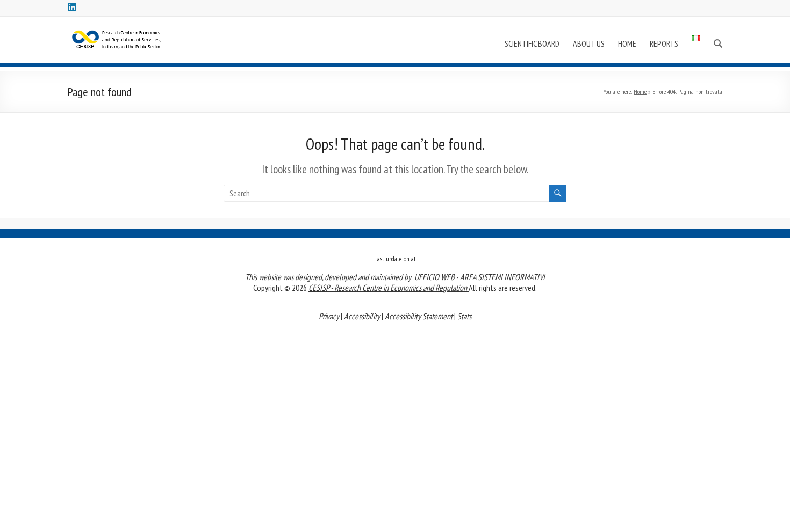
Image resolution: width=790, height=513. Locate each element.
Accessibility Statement (419, 316)
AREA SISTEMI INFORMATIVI (502, 277)
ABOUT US (589, 43)
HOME (627, 43)
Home (640, 91)
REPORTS (664, 43)
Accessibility (363, 316)
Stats (464, 316)
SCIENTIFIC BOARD (532, 43)
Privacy (330, 316)
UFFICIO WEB (434, 277)
